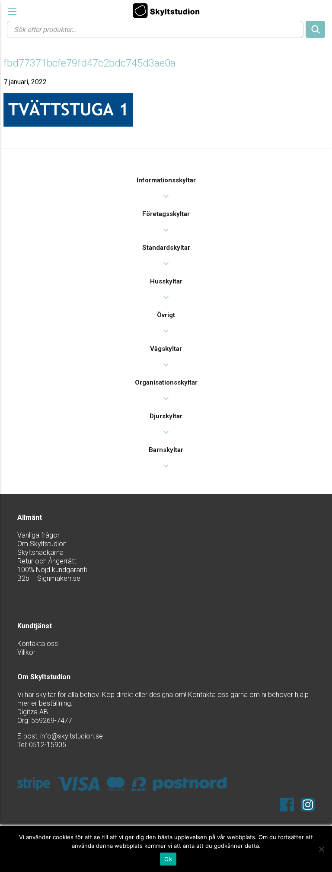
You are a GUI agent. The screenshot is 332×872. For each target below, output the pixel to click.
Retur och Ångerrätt (46, 561)
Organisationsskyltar (166, 382)
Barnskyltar (166, 450)
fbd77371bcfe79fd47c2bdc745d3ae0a (89, 63)
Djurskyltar (166, 416)
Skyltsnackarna (40, 552)
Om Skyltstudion (42, 544)
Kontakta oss (37, 644)
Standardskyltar (166, 247)
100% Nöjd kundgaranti (52, 570)
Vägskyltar (166, 349)
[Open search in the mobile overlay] (166, 29)
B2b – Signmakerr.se (48, 578)
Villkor (26, 652)
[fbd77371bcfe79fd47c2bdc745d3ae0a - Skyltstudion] (166, 10)
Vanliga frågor (38, 535)
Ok (168, 859)
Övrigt (166, 315)
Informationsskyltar (166, 180)
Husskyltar (166, 281)
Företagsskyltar (166, 214)
